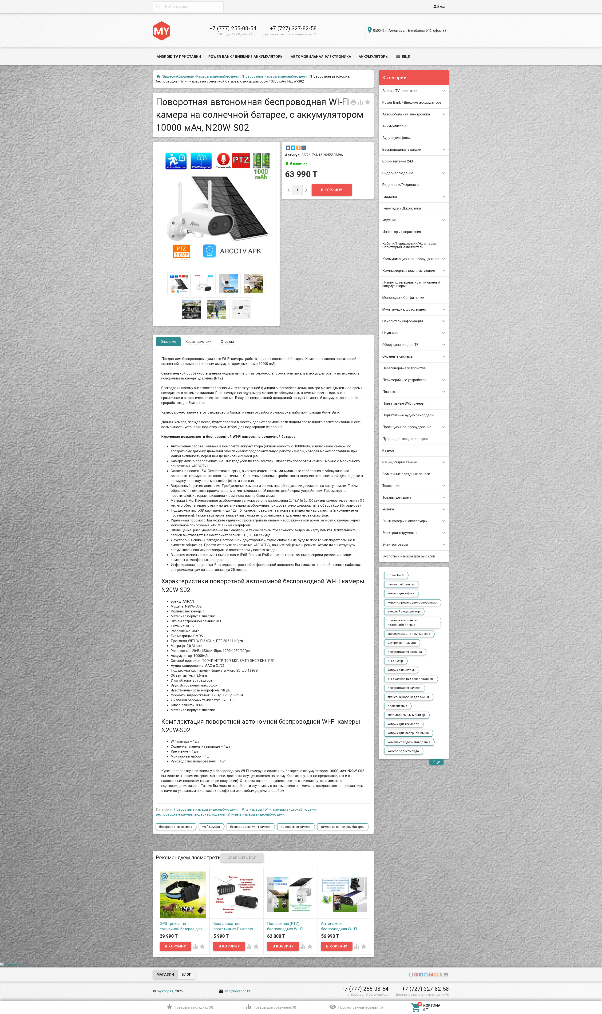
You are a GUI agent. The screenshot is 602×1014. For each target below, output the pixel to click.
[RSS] (436, 975)
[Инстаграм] (446, 975)
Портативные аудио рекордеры (408, 415)
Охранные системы (397, 356)
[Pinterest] (431, 975)
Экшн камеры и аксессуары (405, 521)
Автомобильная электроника (321, 57)
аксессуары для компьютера (409, 633)
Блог (186, 974)
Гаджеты (389, 196)
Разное (388, 450)
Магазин (165, 974)
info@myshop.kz (234, 991)
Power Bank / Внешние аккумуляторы (245, 57)
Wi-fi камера (211, 827)
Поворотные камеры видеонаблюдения (276, 76)
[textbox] (188, 6)
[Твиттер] (426, 975)
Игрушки (389, 220)
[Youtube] (441, 975)
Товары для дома (396, 497)
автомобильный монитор (406, 715)
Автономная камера (295, 827)
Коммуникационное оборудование (410, 259)
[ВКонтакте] (288, 148)
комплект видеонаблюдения (409, 742)
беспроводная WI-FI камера (250, 827)
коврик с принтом (401, 670)
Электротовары (395, 544)
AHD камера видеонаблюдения (411, 679)
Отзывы (227, 341)
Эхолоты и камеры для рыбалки (408, 556)
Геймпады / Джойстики (401, 208)
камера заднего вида (403, 751)
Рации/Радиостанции (399, 462)
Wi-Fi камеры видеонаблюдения (291, 809)
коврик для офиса (401, 593)
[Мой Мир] (303, 148)
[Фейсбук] (421, 975)
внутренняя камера (402, 642)
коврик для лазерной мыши (408, 733)
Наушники (390, 333)
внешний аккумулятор (404, 611)
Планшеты (390, 392)
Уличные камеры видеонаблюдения (257, 814)
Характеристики (198, 341)
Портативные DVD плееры (403, 403)
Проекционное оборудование (406, 427)
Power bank (396, 575)
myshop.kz (165, 991)
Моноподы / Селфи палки (403, 298)
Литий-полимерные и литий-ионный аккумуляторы (411, 284)
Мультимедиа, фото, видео (404, 309)
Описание (168, 341)
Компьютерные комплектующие (408, 270)
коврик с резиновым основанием (412, 602)
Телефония (391, 486)
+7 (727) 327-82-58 (293, 28)
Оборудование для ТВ (400, 345)
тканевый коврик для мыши (408, 697)
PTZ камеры (252, 809)
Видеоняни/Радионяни (401, 185)
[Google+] (416, 975)
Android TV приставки (179, 57)
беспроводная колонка (405, 652)
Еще (403, 56)
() (189, 1006)
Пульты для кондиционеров (405, 439)
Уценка (388, 509)
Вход (439, 6)
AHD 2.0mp (395, 661)
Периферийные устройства (404, 380)
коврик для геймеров (403, 724)
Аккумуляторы (373, 57)
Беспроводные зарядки (401, 149)
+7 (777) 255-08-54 (233, 28)
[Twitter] (293, 148)
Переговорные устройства (404, 368)
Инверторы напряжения (401, 232)
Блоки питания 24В (397, 161)
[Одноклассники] (298, 148)
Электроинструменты (399, 533)
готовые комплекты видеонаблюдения (402, 622)
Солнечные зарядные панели (406, 474)
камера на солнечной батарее (342, 827)
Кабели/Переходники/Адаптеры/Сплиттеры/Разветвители (409, 245)
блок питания (397, 706)
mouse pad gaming (401, 584)
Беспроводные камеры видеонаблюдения (190, 814)
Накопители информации (402, 321)
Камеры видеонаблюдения (218, 76)
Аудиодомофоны (396, 138)
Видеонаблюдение (397, 173)
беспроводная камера (404, 688)
